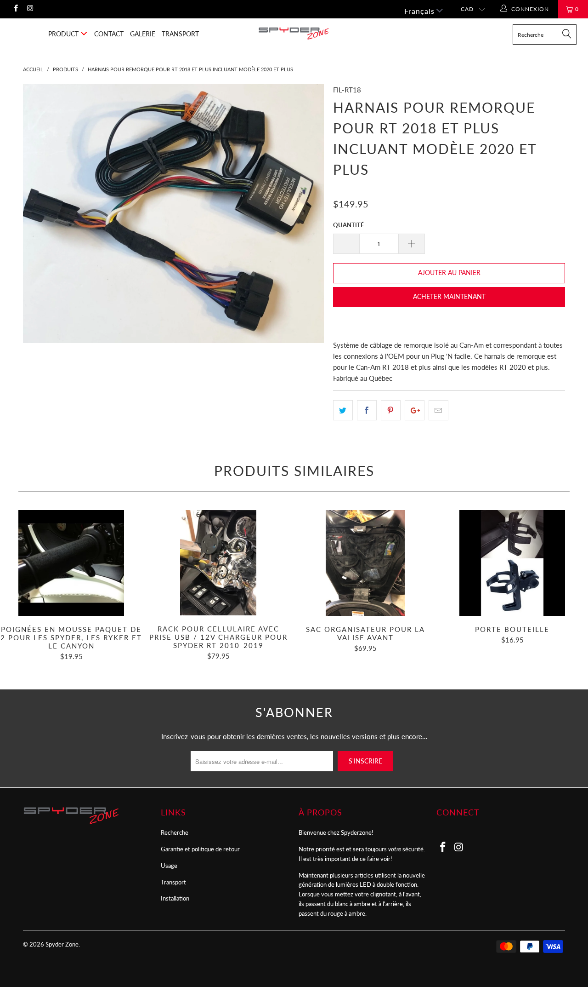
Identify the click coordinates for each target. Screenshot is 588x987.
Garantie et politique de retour (200, 849)
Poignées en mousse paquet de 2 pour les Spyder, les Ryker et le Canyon (71, 563)
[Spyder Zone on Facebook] (15, 9)
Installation (175, 898)
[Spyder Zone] (294, 33)
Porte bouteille (512, 563)
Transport (180, 34)
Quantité (348, 225)
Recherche (174, 832)
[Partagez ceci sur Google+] (414, 410)
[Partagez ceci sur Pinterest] (391, 410)
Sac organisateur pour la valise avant (365, 563)
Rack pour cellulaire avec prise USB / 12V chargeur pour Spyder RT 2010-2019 (218, 563)
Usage (169, 865)
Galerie (142, 34)
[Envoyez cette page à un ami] (438, 410)
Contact (109, 34)
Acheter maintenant (449, 296)
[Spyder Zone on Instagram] (30, 9)
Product (64, 34)
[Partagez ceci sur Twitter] (343, 410)
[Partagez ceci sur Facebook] (367, 410)
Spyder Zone (62, 944)
